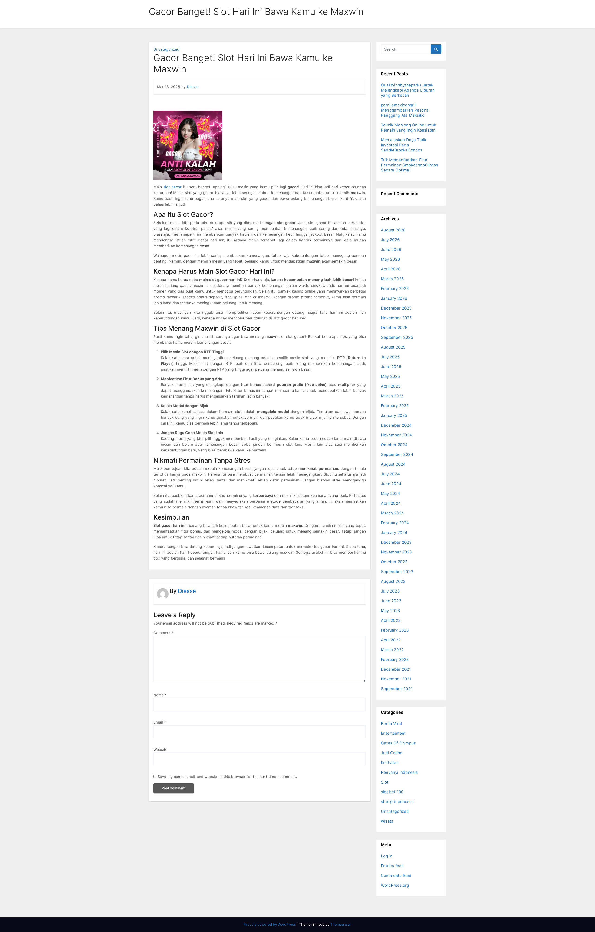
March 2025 (392, 396)
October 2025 (394, 327)
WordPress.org (395, 885)
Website (160, 749)
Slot (384, 782)
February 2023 (395, 630)
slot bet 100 (392, 792)
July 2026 (390, 239)
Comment (163, 632)
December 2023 (396, 542)
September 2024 (397, 454)
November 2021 (396, 679)
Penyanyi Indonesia (399, 772)
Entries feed (392, 865)
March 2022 (392, 649)
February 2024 (395, 522)
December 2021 (396, 669)
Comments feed (396, 875)
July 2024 (390, 474)
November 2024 (396, 435)
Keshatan (390, 762)
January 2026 (394, 298)
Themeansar (340, 924)
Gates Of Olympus (398, 743)
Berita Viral (391, 723)
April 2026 (391, 269)
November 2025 (396, 318)
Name (160, 695)
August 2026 (393, 230)
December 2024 (396, 425)
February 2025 (395, 405)
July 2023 (390, 591)
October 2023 (394, 562)
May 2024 (390, 493)
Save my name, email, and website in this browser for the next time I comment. (227, 776)
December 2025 (396, 308)
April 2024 (391, 503)
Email (159, 722)
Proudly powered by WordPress (270, 924)
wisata (387, 821)
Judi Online (391, 753)
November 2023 (396, 552)
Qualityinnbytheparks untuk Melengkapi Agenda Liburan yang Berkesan (408, 90)
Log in (387, 856)
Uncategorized (166, 49)
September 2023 (397, 571)
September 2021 (397, 688)
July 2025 (390, 357)
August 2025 (393, 347)
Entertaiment (393, 733)
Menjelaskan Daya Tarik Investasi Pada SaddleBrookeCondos (403, 145)
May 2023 (390, 610)
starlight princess (397, 801)
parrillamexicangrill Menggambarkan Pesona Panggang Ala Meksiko (405, 110)
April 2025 (390, 386)
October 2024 (394, 444)
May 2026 (390, 259)
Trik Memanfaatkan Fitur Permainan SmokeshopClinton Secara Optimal (409, 165)
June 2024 (391, 483)
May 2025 (390, 376)
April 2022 (390, 640)
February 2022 (395, 659)
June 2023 (391, 601)
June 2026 (391, 249)
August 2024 (393, 464)
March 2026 (392, 279)
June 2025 (391, 366)
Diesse (192, 86)
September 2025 (397, 337)
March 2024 (392, 513)
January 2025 (394, 415)
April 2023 (391, 620)
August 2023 (393, 581)
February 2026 (395, 288)
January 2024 (394, 532)
